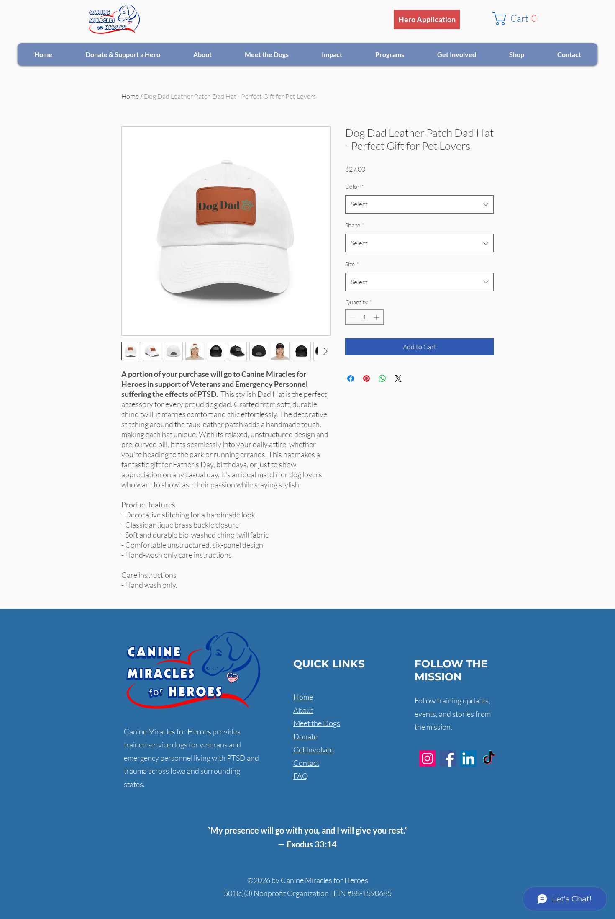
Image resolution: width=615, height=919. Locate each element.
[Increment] (377, 317)
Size (352, 264)
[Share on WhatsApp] (382, 378)
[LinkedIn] (468, 758)
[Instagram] (427, 758)
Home (130, 96)
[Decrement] (351, 317)
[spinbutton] (364, 317)
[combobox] (419, 204)
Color (354, 186)
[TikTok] (489, 758)
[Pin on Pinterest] (366, 378)
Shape (354, 225)
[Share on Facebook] (351, 378)
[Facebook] (448, 758)
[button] (517, 18)
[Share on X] (398, 378)
